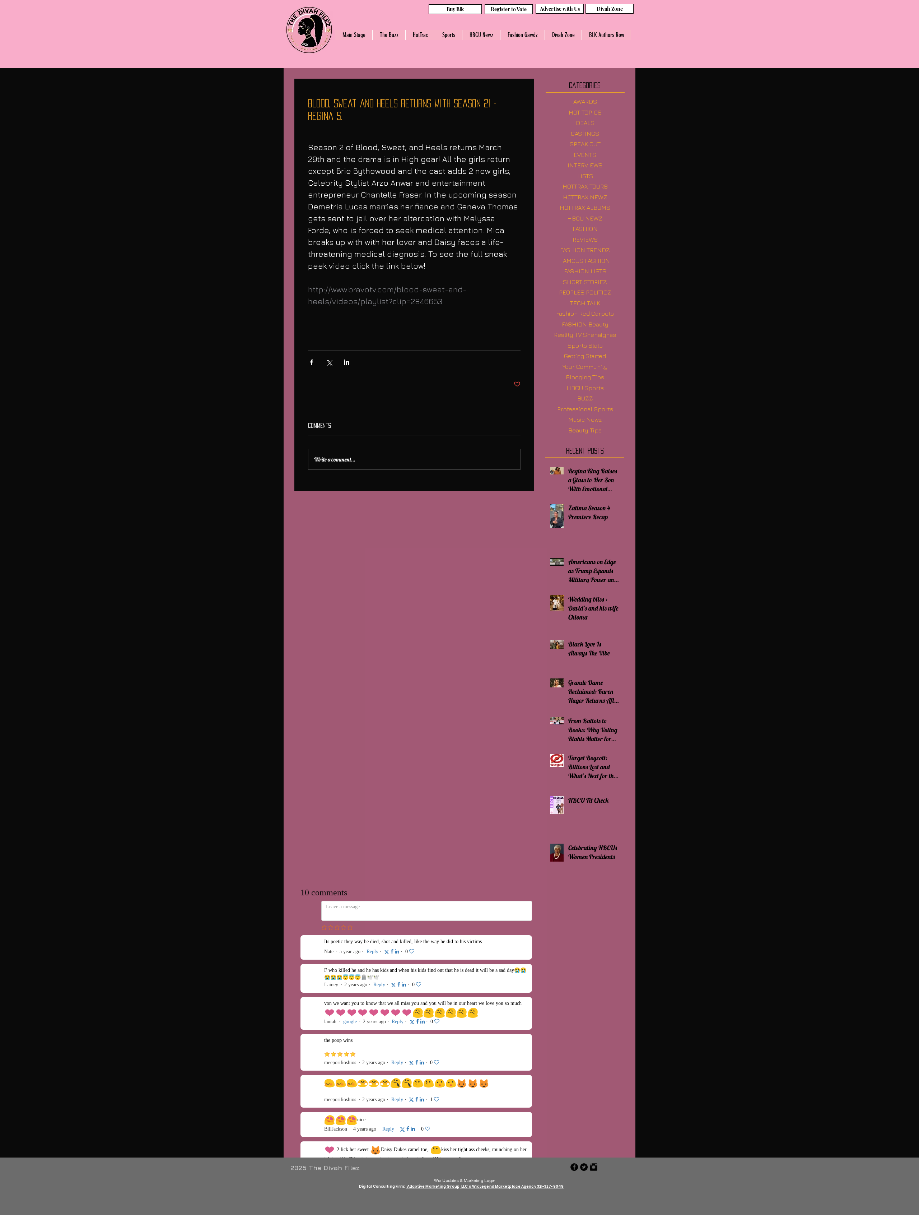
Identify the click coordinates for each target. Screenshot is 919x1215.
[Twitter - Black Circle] (584, 948)
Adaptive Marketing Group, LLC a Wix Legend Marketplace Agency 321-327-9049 (485, 967)
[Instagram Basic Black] (593, 948)
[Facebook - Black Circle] (574, 948)
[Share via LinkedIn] (346, 362)
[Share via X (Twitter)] (329, 362)
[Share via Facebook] (311, 362)
